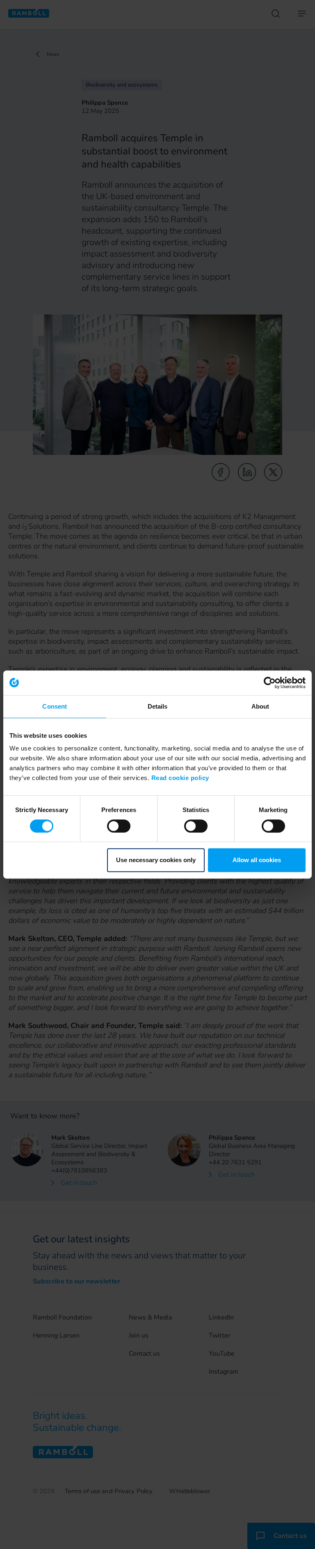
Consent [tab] (54, 706)
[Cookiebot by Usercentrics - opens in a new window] (270, 683)
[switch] (118, 826)
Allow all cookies (257, 859)
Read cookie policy (180, 777)
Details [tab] (158, 706)
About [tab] (260, 706)
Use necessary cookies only (156, 859)
